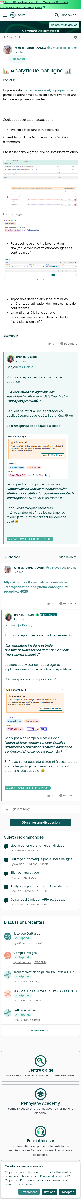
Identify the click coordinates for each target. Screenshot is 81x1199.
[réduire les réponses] (40, 564)
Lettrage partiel (24, 1010)
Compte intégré (25, 953)
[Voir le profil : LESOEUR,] (7, 955)
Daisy (35, 981)
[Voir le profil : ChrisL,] (7, 1013)
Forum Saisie (14, 37)
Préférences (29, 1192)
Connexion (69, 15)
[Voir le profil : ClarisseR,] (7, 994)
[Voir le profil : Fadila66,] (7, 936)
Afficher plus (42, 1030)
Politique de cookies (53, 1176)
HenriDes (30, 877)
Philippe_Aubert (37, 864)
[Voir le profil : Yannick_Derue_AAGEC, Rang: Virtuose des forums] (7, 49)
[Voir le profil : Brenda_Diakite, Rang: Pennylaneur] (8, 617)
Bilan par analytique (24, 873)
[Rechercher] (56, 15)
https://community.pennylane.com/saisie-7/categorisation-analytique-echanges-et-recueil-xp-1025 (36, 586)
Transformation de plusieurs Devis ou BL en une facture (44, 972)
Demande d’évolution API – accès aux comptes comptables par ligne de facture (40, 900)
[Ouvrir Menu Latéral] (5, 15)
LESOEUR (40, 962)
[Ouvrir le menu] (75, 37)
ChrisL (36, 1019)
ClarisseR (38, 1000)
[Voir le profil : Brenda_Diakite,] (10, 359)
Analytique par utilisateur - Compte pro (39, 886)
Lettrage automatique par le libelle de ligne (41, 859)
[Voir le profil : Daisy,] (7, 975)
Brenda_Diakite (26, 356)
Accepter (67, 1192)
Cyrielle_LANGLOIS (36, 891)
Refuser (49, 1192)
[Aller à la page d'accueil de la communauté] (17, 15)
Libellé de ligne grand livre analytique (37, 845)
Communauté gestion (64, 25)
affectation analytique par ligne (49, 90)
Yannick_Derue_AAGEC (30, 48)
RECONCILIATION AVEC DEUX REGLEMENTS (45, 991)
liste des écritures (26, 934)
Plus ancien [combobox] (67, 557)
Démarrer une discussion (41, 822)
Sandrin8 (33, 850)
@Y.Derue (26, 367)
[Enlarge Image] (41, 456)
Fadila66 (39, 943)
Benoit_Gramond (38, 904)
